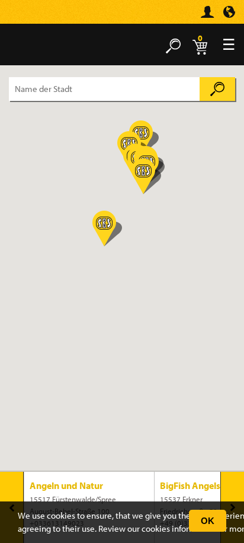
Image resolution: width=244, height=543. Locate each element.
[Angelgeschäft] (26, 16)
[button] (107, 228)
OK (207, 521)
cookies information (179, 528)
